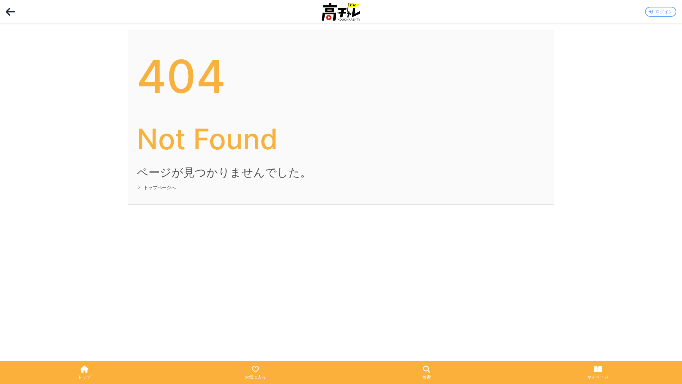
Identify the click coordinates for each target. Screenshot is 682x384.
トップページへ (160, 187)
